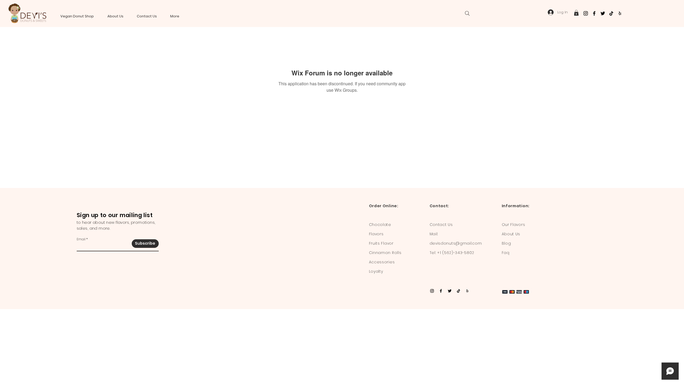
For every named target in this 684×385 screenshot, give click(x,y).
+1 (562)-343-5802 (455, 252)
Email (81, 239)
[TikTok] (611, 13)
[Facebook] (594, 13)
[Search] (467, 13)
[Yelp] (620, 13)
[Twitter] (603, 13)
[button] (576, 13)
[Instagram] (586, 13)
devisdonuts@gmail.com (456, 243)
